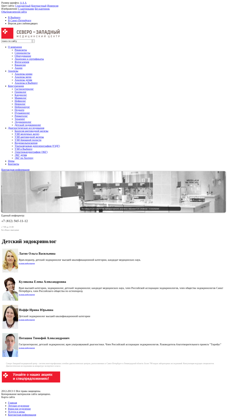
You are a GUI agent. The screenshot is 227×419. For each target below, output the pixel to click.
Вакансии (20, 65)
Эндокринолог (23, 122)
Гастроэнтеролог (24, 89)
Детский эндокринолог (28, 125)
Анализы (13, 71)
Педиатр (19, 110)
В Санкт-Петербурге (19, 20)
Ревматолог (21, 116)
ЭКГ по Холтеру (24, 158)
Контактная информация (15, 169)
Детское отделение (18, 405)
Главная (12, 402)
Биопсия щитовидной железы (31, 131)
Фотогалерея (22, 62)
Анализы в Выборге (26, 83)
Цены (11, 161)
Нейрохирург (22, 107)
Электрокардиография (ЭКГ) (31, 152)
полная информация (27, 263)
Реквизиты (21, 50)
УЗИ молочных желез (27, 134)
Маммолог (21, 98)
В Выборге (14, 17)
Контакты (13, 164)
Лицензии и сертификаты (29, 59)
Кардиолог (21, 95)
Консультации (16, 86)
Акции (18, 68)
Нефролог (20, 101)
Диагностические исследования (26, 128)
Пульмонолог (22, 113)
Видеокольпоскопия (26, 143)
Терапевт (20, 119)
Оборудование (23, 56)
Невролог (20, 104)
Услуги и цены (16, 411)
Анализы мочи (23, 77)
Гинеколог (20, 92)
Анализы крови (23, 74)
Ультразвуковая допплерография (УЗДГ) (37, 146)
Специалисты (22, 53)
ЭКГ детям (21, 155)
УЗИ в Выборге (23, 149)
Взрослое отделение (19, 408)
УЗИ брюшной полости (28, 140)
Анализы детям (23, 80)
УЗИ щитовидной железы (29, 137)
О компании (15, 47)
